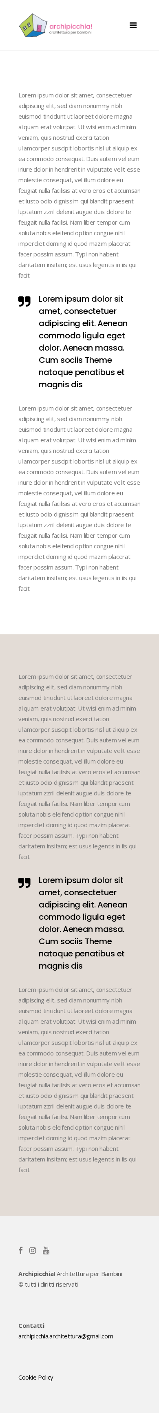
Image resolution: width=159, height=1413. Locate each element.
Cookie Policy (35, 1377)
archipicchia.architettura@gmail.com (65, 1336)
